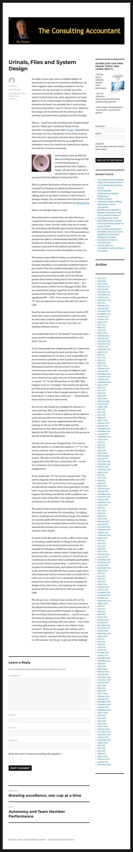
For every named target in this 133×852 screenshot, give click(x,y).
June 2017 (102, 445)
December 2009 (104, 677)
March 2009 (103, 694)
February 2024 (103, 306)
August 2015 (103, 505)
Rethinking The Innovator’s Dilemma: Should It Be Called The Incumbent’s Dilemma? (109, 212)
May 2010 (101, 663)
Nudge (69, 130)
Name (12, 715)
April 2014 (102, 549)
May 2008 (102, 721)
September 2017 (104, 437)
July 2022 (101, 325)
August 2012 (103, 603)
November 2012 (104, 595)
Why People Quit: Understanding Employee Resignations (108, 193)
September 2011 (104, 633)
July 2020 (101, 388)
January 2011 (103, 655)
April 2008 (102, 724)
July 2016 (101, 475)
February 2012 (103, 620)
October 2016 (103, 467)
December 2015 (104, 494)
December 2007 (104, 732)
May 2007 (102, 751)
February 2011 (103, 653)
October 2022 (103, 319)
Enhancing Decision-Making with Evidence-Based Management (110, 204)
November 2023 (104, 314)
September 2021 (104, 349)
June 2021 (102, 357)
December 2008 (104, 702)
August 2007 (103, 743)
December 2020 (104, 374)
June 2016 (102, 478)
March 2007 (103, 756)
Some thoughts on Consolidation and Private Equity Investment (111, 248)
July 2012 (101, 606)
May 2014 (101, 546)
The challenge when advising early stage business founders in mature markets (111, 223)
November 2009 (104, 680)
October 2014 (103, 532)
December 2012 (104, 592)
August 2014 (103, 538)
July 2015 (101, 508)
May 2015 (101, 513)
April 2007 (102, 754)
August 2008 (103, 713)
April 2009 (102, 691)
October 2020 (103, 379)
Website (13, 740)
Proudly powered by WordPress (61, 840)
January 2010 (103, 674)
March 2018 (102, 420)
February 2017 (103, 456)
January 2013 (103, 590)
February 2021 (103, 368)
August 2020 (103, 385)
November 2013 (104, 562)
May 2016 (101, 480)
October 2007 (103, 737)
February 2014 (103, 554)
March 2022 (103, 333)
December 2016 (104, 461)
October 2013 (103, 565)
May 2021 (101, 360)
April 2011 (102, 647)
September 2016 (104, 469)
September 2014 (104, 535)
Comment (14, 676)
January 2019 (103, 404)
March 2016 (102, 486)
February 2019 (103, 401)
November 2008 (104, 704)
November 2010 (104, 661)
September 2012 (104, 601)
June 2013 (101, 576)
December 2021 (104, 341)
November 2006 (104, 765)
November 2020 (104, 377)
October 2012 (103, 598)
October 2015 (103, 500)
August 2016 (103, 472)
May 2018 (101, 415)
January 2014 (103, 557)
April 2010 (102, 666)
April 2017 (102, 450)
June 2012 (102, 609)
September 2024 (104, 300)
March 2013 (102, 584)
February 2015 (103, 521)
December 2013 (104, 560)
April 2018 (102, 418)
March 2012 (102, 617)
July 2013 (101, 573)
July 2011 (101, 639)
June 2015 (102, 510)
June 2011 (101, 642)
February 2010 (103, 672)
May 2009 (102, 688)
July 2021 (101, 355)
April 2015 (102, 516)
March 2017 (102, 453)
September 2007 (104, 740)
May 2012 (101, 612)
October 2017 (103, 434)
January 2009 (103, 699)
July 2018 (101, 409)
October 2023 (103, 316)
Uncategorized (15, 93)
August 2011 (102, 636)
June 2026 (102, 278)
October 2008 (103, 707)
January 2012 (103, 622)
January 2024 (103, 308)
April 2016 (102, 483)
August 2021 (103, 352)
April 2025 (102, 281)
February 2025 (103, 286)
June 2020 (102, 390)
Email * (98, 134)
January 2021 (103, 371)
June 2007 (102, 748)
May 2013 (101, 579)
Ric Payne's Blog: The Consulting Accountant (27, 840)
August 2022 (103, 322)
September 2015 (104, 502)
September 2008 (104, 710)
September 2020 (104, 382)
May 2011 (101, 644)
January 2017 (103, 459)
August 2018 (103, 407)
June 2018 (102, 412)
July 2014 (101, 541)
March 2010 (102, 669)
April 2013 (102, 581)
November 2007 (104, 734)
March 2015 (102, 519)
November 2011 (104, 628)
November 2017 (104, 431)
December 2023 (104, 311)
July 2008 (101, 715)
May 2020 (102, 393)
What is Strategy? (105, 199)
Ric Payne (13, 86)
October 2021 (103, 347)
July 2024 (101, 303)
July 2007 (101, 745)
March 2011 (102, 650)
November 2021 (104, 344)
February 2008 (103, 729)
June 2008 (102, 718)
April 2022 (102, 330)
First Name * (100, 126)
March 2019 (102, 398)
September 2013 (104, 568)
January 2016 (103, 491)
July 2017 (101, 442)
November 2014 (104, 530)
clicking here (82, 203)
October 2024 (103, 297)
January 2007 (103, 762)
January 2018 (103, 426)
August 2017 (103, 439)
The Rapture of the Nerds (108, 218)
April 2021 (102, 363)
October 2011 (103, 631)
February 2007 (103, 759)
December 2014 (104, 527)
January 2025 (103, 289)
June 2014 (102, 543)
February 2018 (103, 423)
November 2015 (104, 497)
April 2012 (102, 614)
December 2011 (104, 625)
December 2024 (104, 292)
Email (12, 728)
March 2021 (102, 366)
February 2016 (103, 489)
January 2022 (103, 338)
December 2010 (104, 658)
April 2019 (102, 396)
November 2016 (104, 464)
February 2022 (103, 336)
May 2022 (102, 327)
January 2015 (103, 524)
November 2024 (104, 295)
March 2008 (103, 726)
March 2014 (102, 551)
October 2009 (103, 683)
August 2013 (103, 571)
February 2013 (103, 587)
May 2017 (101, 448)
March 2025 (103, 284)
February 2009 (104, 696)
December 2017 (104, 428)
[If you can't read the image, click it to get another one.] (99, 143)
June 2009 (102, 685)
